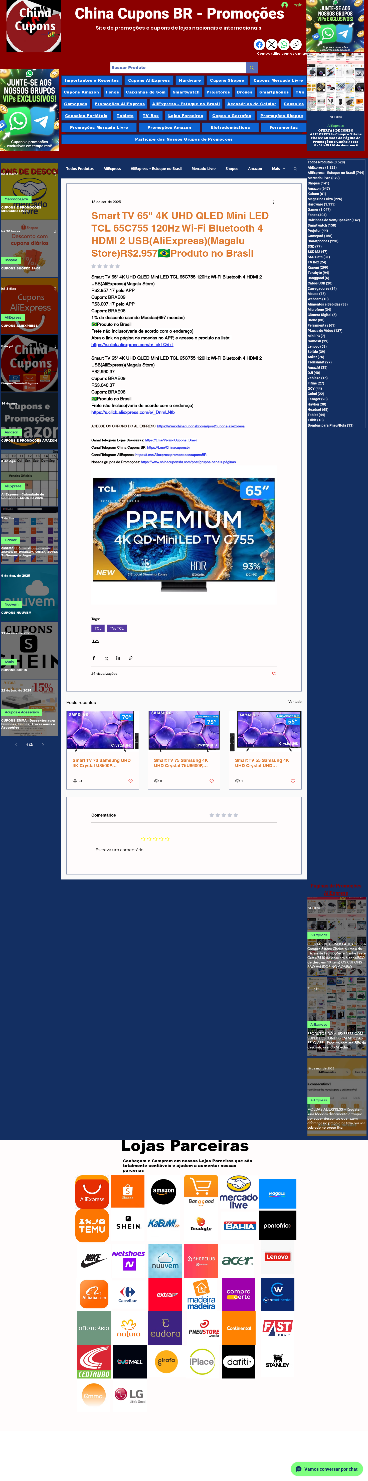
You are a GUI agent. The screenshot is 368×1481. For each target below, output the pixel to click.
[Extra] (165, 1294)
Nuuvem (12, 604)
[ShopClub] (201, 1261)
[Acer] (237, 1261)
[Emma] (94, 1395)
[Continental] (239, 1328)
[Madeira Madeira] (201, 1294)
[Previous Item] (316, 82)
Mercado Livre (16, 199)
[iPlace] (202, 1361)
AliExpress (335, 126)
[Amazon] (163, 1192)
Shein (9, 662)
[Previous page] (16, 744)
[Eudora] (165, 1328)
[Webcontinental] (277, 1294)
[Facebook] (259, 44)
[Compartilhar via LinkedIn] (118, 658)
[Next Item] (355, 82)
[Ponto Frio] (277, 1225)
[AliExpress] (92, 1192)
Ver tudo (295, 702)
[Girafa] (166, 1361)
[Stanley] (278, 1360)
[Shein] (127, 1224)
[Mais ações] (274, 202)
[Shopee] (127, 1192)
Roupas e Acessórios (22, 712)
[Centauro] (94, 1361)
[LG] (130, 1395)
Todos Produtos (80, 168)
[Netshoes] (128, 1261)
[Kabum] (163, 1224)
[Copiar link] (296, 44)
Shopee (11, 260)
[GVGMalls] (129, 1361)
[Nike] (94, 1261)
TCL (98, 628)
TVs (95, 641)
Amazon (11, 432)
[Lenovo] (277, 1257)
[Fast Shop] (278, 1328)
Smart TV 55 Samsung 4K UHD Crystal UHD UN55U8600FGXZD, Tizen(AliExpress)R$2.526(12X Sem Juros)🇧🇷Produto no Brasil (264, 763)
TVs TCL (117, 628)
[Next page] (43, 744)
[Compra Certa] (238, 1294)
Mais (276, 168)
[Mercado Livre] (239, 1192)
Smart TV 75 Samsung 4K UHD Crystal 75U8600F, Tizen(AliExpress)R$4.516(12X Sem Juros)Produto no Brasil (183, 763)
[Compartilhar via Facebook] (93, 658)
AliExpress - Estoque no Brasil (156, 168)
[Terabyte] (201, 1224)
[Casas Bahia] (240, 1225)
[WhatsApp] (284, 44)
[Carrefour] (127, 1294)
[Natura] (129, 1328)
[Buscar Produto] (252, 67)
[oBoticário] (94, 1328)
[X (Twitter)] (272, 44)
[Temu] (92, 1225)
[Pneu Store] (204, 1328)
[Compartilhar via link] (130, 658)
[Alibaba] (94, 1294)
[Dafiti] (239, 1361)
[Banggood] (201, 1192)
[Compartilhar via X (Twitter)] (106, 658)
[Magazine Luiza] (277, 1194)
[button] (295, 168)
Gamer (11, 540)
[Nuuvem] (165, 1261)
